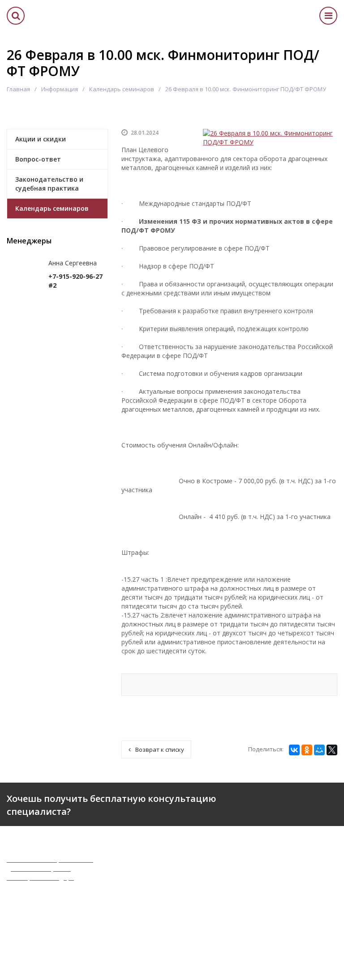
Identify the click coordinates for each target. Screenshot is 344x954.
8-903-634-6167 (270, 892)
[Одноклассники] (306, 750)
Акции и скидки (40, 139)
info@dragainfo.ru (273, 907)
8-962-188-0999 (270, 883)
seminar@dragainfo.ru (279, 915)
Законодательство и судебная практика (49, 183)
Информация (59, 89)
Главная (18, 89)
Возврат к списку (159, 749)
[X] (332, 750)
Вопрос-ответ (38, 159)
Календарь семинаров (121, 89)
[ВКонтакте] (294, 750)
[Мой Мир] (319, 750)
